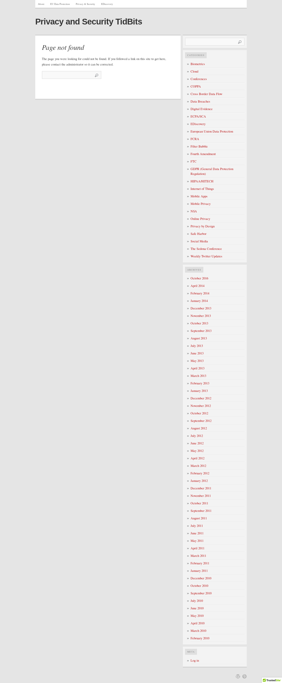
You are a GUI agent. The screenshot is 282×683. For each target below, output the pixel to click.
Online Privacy (200, 219)
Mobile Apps (199, 196)
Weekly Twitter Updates (206, 256)
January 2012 (199, 481)
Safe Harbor (198, 234)
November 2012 (201, 406)
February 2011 (200, 563)
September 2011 (201, 511)
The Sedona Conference (206, 249)
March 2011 (198, 556)
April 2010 (197, 623)
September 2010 (201, 593)
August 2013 (199, 338)
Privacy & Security (85, 4)
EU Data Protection (60, 4)
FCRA (195, 139)
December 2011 (201, 488)
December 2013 (201, 308)
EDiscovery (107, 4)
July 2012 (197, 436)
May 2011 (197, 541)
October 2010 (199, 586)
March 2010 (198, 631)
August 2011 (199, 518)
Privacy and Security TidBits (88, 21)
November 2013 (201, 316)
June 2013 (197, 353)
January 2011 (199, 571)
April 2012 (197, 458)
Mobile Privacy (201, 204)
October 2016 (199, 278)
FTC (194, 161)
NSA (194, 211)
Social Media (199, 241)
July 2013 (197, 346)
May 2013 (197, 361)
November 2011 (201, 496)
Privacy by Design (203, 226)
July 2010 (197, 601)
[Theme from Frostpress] (244, 676)
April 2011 (197, 548)
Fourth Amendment (203, 154)
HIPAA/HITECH (202, 181)
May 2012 (197, 451)
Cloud (194, 71)
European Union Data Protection (212, 131)
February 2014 (200, 293)
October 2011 (199, 503)
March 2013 (198, 376)
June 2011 (197, 533)
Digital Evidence (202, 109)
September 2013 (201, 331)
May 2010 (197, 616)
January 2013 (199, 391)
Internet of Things (202, 189)
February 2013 (200, 383)
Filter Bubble (199, 146)
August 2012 (199, 428)
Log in (195, 660)
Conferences (199, 79)
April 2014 (197, 286)
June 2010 (197, 608)
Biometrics (198, 64)
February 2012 (200, 473)
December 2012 (201, 398)
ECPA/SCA (198, 116)
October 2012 (199, 413)
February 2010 (200, 638)
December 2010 (201, 578)
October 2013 (199, 323)
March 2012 (198, 466)
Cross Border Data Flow (207, 94)
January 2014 (199, 301)
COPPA (196, 86)
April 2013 (197, 368)
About (41, 4)
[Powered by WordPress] (238, 676)
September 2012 (201, 421)
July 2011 (197, 526)
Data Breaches (200, 101)
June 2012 (197, 443)
